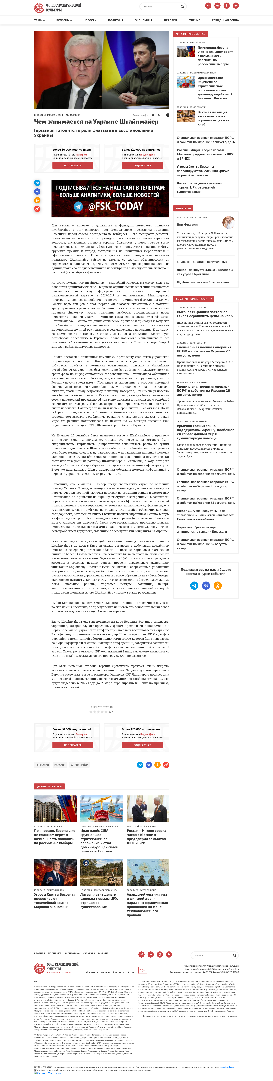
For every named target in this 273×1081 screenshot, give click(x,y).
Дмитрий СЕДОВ (55, 890)
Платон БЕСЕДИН (198, 217)
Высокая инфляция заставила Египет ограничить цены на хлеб (205, 314)
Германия (42, 764)
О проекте (92, 972)
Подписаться (73, 165)
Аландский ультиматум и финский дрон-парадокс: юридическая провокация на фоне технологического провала (147, 904)
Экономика (143, 20)
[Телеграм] (37, 183)
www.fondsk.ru (227, 1067)
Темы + (39, 20)
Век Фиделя (187, 224)
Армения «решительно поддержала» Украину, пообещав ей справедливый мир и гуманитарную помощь (205, 431)
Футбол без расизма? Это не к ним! (203, 282)
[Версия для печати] (167, 114)
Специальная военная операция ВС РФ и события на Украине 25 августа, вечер (205, 486)
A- (159, 115)
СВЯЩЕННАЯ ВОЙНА (225, 20)
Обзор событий (198, 107)
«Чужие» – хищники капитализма (202, 261)
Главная (39, 953)
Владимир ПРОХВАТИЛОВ (106, 826)
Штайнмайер (79, 764)
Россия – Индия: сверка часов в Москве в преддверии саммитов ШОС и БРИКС (146, 836)
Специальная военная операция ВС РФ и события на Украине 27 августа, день (204, 351)
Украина (59, 764)
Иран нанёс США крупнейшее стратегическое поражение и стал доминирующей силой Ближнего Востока (99, 840)
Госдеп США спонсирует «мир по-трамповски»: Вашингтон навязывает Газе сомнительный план (205, 515)
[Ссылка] (37, 209)
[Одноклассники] (37, 200)
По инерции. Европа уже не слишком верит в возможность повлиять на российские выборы (54, 836)
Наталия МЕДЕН (54, 115)
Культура (89, 953)
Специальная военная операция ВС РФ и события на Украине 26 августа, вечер (204, 390)
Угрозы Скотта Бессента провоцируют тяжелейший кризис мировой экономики (54, 900)
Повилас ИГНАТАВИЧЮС (105, 890)
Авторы (105, 972)
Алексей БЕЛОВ (54, 826)
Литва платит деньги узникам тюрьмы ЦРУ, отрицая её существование (99, 900)
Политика (115, 20)
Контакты (118, 972)
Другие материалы (49, 786)
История (170, 20)
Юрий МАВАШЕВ (148, 826)
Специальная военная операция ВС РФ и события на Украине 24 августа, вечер (205, 544)
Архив (130, 972)
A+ (154, 115)
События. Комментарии (191, 298)
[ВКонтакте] (37, 191)
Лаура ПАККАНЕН (148, 890)
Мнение (194, 20)
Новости (90, 20)
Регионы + (64, 20)
